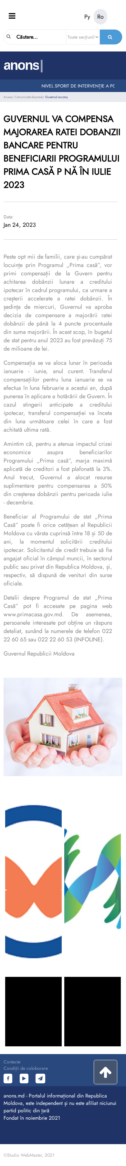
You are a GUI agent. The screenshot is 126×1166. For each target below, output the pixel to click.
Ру (87, 17)
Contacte (12, 1062)
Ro (100, 17)
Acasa (8, 97)
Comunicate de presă (29, 97)
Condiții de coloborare (26, 1068)
